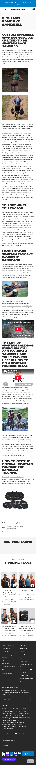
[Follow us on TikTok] (20, 733)
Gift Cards (5, 670)
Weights (13, 567)
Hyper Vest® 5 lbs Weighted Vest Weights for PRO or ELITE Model (27, 628)
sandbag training (7, 479)
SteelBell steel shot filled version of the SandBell (16, 483)
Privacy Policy (24, 661)
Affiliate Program (7, 673)
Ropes (30, 567)
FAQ (3, 660)
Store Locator (24, 675)
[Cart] (33, 9)
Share (4, 532)
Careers (22, 682)
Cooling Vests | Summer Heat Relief (14, 548)
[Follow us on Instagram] (8, 733)
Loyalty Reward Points (9, 667)
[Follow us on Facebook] (4, 733)
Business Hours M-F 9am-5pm (26, 671)
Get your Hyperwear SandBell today (13, 477)
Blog (21, 658)
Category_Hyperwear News (15, 526)
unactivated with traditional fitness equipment (15, 403)
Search (22, 651)
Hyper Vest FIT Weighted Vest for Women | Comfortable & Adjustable (27, 593)
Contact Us (5, 651)
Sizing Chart (5, 663)
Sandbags (22, 567)
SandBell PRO (22, 266)
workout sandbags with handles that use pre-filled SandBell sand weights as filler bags (17, 306)
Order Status (6, 648)
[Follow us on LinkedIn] (24, 733)
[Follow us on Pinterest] (12, 733)
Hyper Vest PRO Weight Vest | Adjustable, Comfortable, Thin (9, 628)
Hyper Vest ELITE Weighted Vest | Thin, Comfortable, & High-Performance (9, 594)
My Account (23, 648)
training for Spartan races (9, 182)
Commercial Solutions (26, 679)
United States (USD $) (9, 740)
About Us (22, 655)
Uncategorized (11, 528)
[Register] (28, 699)
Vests (6, 567)
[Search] (6, 9)
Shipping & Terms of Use (26, 666)
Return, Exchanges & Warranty (8, 656)
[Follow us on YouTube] (16, 733)
